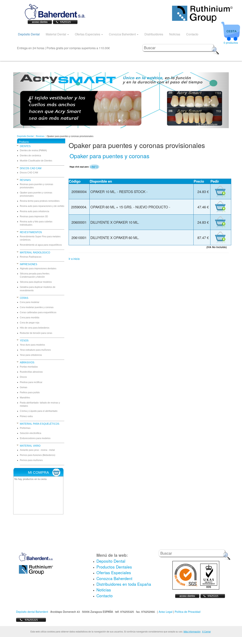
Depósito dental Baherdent (32, 612)
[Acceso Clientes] (40, 21)
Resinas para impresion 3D (34, 216)
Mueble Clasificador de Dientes (36, 160)
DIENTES (25, 146)
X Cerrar (206, 631)
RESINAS (25, 180)
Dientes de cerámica (30, 155)
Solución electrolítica (30, 433)
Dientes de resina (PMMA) (33, 150)
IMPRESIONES (28, 264)
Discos (23, 377)
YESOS (24, 340)
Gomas (23, 387)
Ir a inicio (74, 259)
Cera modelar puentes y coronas (37, 307)
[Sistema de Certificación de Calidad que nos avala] (196, 575)
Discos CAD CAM (29, 172)
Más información (192, 631)
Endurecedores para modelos (35, 438)
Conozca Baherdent (123, 34)
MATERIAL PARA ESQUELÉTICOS (39, 423)
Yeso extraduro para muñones (35, 350)
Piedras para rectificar (31, 382)
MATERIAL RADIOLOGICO (35, 252)
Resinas (40, 136)
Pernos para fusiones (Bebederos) (37, 455)
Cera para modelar (29, 302)
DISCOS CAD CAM (30, 168)
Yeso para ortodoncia (31, 355)
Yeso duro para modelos (32, 344)
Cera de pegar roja (29, 322)
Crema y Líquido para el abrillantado (38, 411)
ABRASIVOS (27, 362)
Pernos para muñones (31, 460)
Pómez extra (26, 416)
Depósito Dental (29, 34)
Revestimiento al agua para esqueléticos (41, 245)
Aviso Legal (165, 612)
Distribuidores (153, 34)
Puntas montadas (29, 366)
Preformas (25, 428)
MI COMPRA (38, 472)
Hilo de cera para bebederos (34, 327)
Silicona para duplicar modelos (36, 282)
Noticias (174, 34)
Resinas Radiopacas (30, 256)
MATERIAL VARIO (30, 445)
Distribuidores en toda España (123, 584)
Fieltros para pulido (30, 392)
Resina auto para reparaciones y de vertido (42, 206)
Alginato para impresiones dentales (38, 268)
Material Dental (56, 34)
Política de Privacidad (187, 612)
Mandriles (25, 397)
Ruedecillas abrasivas (31, 372)
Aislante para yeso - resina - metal (37, 450)
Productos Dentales (114, 567)
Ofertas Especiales (88, 34)
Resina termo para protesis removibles (40, 201)
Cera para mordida (29, 317)
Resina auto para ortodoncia (34, 211)
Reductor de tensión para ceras (36, 333)
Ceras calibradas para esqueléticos (38, 312)
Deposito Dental (110, 561)
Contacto (192, 34)
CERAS (24, 298)
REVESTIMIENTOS (31, 232)
